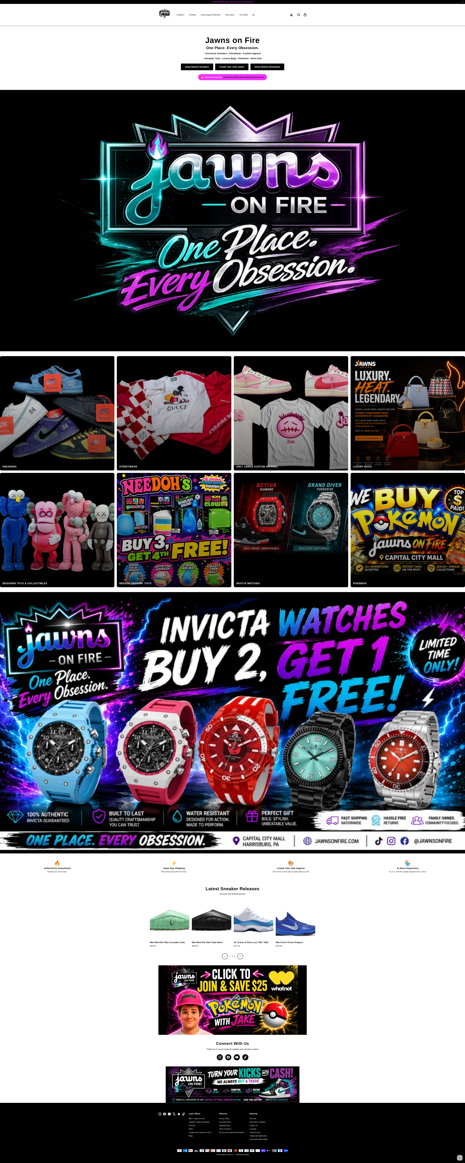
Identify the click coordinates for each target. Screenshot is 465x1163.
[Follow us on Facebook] (228, 1057)
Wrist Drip (256, 58)
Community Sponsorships (259, 1139)
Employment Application (258, 1136)
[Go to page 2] (232, 956)
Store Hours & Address (258, 1122)
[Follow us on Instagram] (220, 1057)
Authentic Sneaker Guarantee (199, 1122)
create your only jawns (231, 67)
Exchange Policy (225, 1122)
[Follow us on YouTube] (237, 1057)
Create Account (255, 1132)
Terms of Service (225, 1129)
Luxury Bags (229, 58)
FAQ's (191, 1129)
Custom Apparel (252, 53)
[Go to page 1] (230, 956)
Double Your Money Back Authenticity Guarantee (243, 77)
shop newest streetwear (267, 67)
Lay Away (253, 1129)
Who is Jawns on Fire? (197, 1119)
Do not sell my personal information (231, 1132)
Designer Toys (212, 58)
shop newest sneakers (197, 67)
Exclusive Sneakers (216, 53)
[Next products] (240, 956)
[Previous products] (225, 956)
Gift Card (192, 1125)
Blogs (191, 1136)
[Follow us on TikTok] (245, 1057)
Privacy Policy (224, 1119)
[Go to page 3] (234, 956)
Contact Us (253, 1125)
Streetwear (235, 53)
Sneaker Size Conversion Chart (200, 1132)
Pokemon (243, 58)
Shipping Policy (224, 1125)
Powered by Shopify (242, 1154)
